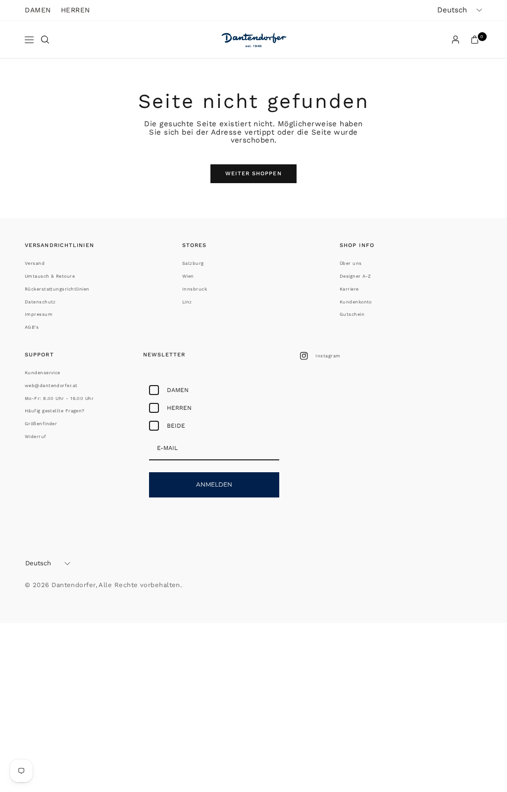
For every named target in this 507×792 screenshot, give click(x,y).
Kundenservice (42, 372)
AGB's (32, 327)
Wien (188, 276)
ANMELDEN (214, 484)
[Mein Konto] (455, 40)
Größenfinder (41, 423)
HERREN (75, 10)
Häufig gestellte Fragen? (55, 410)
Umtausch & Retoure (50, 276)
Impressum (38, 314)
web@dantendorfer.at (51, 385)
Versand (35, 263)
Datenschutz (40, 301)
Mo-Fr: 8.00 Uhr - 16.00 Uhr (59, 398)
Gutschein (352, 314)
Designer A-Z (355, 276)
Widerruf (36, 436)
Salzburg (193, 263)
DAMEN (38, 10)
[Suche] (45, 40)
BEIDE (176, 425)
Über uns (351, 263)
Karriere (349, 289)
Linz (187, 301)
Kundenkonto (356, 301)
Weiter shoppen (253, 173)
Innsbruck (194, 289)
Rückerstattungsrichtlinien (57, 289)
